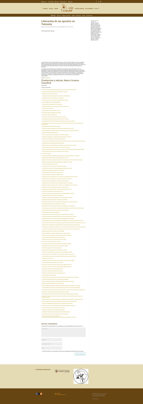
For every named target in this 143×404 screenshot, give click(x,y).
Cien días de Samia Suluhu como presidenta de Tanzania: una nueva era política (58, 121)
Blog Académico (89, 8)
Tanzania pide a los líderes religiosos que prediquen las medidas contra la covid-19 (59, 145)
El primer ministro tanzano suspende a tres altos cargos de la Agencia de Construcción (60, 294)
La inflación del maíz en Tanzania (49, 275)
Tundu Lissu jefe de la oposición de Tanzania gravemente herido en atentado (58, 281)
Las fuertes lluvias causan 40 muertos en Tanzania (52, 262)
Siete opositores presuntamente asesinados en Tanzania (53, 204)
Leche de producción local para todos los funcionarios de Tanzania (56, 147)
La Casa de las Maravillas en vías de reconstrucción (52, 191)
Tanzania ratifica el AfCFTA (47, 108)
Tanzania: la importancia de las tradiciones (51, 316)
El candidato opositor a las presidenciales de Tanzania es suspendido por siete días (59, 216)
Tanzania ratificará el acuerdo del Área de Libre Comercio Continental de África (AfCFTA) (60, 130)
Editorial (45, 8)
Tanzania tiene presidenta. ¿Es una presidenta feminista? (53, 139)
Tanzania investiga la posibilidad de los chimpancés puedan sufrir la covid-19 (58, 128)
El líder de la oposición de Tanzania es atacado (51, 248)
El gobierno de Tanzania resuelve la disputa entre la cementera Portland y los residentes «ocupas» (62, 160)
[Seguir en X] (98, 1)
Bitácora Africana (79, 8)
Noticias (59, 15)
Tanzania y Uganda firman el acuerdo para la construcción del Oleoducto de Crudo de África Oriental (63, 149)
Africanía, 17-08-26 (94, 20)
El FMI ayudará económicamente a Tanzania (51, 110)
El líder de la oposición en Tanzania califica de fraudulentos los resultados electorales (59, 202)
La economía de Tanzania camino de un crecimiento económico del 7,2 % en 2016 (59, 317)
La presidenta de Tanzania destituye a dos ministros (53, 98)
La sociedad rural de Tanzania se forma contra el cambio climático (56, 96)
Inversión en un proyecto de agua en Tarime (51, 241)
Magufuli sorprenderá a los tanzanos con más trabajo (53, 231)
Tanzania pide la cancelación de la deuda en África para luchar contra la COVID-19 (59, 256)
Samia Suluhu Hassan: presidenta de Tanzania (51, 112)
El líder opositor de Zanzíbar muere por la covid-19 (52, 172)
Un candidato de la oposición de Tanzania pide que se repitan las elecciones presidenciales (61, 287)
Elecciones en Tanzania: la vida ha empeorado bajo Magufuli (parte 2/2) (56, 264)
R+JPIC (96, 8)
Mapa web (70, 1)
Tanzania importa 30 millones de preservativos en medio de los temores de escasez (59, 301)
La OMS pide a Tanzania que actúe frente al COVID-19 (53, 170)
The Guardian (47, 78)
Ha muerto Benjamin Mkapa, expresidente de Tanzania (53, 237)
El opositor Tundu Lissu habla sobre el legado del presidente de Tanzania (57, 162)
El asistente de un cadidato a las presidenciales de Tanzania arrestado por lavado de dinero (61, 225)
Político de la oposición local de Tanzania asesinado (53, 283)
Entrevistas (78, 15)
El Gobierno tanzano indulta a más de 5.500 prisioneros (53, 273)
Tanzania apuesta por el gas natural (49, 115)
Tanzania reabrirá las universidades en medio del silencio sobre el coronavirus (58, 254)
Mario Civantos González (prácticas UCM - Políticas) (51, 26)
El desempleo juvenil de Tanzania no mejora (51, 126)
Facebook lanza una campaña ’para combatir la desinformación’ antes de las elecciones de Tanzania (63, 208)
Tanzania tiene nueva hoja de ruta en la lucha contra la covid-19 (55, 151)
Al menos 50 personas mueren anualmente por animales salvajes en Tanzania (58, 193)
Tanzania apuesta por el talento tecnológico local (52, 174)
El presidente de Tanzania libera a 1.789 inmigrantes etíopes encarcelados (57, 183)
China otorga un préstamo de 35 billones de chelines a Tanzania (55, 135)
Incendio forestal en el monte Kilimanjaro (50, 212)
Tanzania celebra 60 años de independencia (51, 102)
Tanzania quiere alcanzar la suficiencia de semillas (52, 195)
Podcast (51, 8)
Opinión (73, 15)
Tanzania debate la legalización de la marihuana (52, 104)
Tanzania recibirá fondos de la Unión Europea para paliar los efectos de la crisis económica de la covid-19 (64, 223)
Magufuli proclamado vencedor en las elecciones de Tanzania (54, 199)
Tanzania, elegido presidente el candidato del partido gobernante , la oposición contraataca (61, 285)
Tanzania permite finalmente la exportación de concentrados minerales (57, 252)
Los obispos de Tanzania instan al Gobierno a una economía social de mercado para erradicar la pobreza (64, 227)
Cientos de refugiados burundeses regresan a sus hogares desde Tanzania (57, 303)
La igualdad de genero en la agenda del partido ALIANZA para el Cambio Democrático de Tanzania (62, 220)
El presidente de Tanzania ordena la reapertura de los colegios (55, 246)
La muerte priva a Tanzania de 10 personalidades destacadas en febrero (57, 168)
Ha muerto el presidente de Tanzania (49, 164)
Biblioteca (57, 1)
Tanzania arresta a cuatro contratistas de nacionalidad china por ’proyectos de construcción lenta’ (62, 299)
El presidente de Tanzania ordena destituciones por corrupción (55, 314)
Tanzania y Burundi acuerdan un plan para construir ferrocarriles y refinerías (58, 214)
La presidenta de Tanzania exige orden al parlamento (53, 143)
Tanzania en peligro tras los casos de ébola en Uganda (53, 310)
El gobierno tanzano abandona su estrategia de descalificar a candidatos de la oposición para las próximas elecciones (61, 296)
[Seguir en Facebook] (96, 1)
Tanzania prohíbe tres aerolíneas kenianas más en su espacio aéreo (56, 233)
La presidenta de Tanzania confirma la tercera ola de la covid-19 (55, 119)
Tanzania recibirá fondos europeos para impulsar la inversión (54, 91)
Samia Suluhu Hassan (46, 153)
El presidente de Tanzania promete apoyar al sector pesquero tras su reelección (58, 206)
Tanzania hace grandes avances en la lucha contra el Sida (54, 239)
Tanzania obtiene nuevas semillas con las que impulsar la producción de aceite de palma (60, 277)
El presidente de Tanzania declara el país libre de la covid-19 (54, 250)
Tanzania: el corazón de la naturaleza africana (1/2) (52, 271)
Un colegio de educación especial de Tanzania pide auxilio (54, 166)
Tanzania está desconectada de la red (50, 132)
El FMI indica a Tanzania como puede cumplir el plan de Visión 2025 (56, 312)
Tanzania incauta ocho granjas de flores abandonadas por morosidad (56, 235)
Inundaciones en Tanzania (47, 258)
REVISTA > (53, 15)
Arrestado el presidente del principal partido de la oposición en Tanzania (57, 197)
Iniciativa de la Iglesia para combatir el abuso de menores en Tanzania (56, 137)
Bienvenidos (43, 1)
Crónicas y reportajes (66, 15)
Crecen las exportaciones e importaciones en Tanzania (53, 307)
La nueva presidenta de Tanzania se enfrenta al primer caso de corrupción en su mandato (60, 155)
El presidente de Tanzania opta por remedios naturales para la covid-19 (56, 178)
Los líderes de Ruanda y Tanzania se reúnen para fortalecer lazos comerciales (58, 218)
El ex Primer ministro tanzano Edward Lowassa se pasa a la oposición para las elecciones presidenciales (63, 290)
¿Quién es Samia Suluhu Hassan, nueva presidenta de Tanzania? (55, 158)
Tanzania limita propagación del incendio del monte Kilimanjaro (55, 210)
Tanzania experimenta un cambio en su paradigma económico (55, 100)
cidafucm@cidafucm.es (61, 394)
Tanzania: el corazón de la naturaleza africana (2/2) (52, 269)
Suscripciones (89, 15)
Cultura (83, 15)
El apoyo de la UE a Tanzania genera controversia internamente (55, 181)
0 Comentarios (70, 26)
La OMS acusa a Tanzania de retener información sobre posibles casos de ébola (58, 305)
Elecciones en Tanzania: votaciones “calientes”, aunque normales (55, 292)
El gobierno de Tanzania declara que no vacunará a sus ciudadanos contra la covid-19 (59, 176)
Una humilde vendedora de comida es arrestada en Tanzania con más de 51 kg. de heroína (61, 229)
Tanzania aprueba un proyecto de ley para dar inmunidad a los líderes (56, 243)
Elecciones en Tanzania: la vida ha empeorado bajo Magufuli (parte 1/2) (56, 266)
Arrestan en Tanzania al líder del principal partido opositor (54, 117)
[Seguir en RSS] (101, 1)
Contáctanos (51, 1)
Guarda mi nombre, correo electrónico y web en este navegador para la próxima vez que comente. (63, 351)
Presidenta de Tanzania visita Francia (49, 94)
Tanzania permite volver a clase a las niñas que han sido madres (55, 106)
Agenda (56, 8)
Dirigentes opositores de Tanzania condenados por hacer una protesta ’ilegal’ (58, 260)
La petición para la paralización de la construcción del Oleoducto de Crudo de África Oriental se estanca (63, 141)
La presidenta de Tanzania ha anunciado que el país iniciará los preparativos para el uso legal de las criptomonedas (62, 123)
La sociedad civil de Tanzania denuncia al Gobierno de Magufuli (55, 279)
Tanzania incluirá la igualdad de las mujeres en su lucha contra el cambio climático (59, 89)
